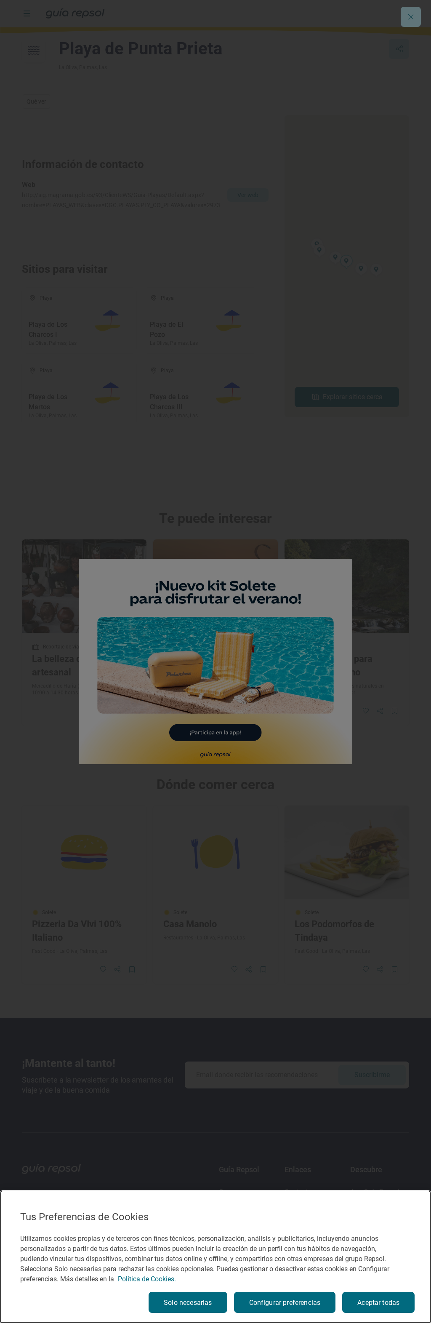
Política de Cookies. (147, 1279)
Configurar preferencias (285, 1303)
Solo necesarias (188, 1303)
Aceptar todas (378, 1303)
